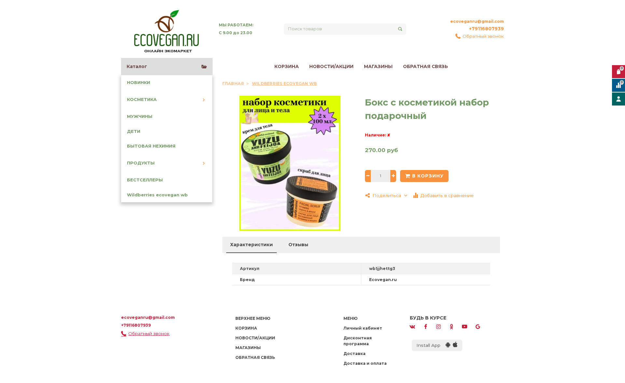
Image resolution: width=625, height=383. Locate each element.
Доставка (354, 353)
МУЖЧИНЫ (139, 116)
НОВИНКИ (138, 82)
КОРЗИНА (286, 66)
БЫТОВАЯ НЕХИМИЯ (151, 146)
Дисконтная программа (357, 340)
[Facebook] (425, 326)
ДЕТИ (133, 131)
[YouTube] (464, 326)
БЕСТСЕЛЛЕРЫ (145, 179)
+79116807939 (486, 28)
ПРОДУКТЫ (141, 163)
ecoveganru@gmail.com (477, 21)
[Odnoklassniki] (451, 326)
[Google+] (477, 326)
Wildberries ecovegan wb (157, 194)
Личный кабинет (362, 328)
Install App (431, 345)
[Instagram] (438, 326)
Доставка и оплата (365, 363)
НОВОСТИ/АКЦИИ (331, 66)
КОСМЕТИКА (142, 99)
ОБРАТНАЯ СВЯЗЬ (425, 66)
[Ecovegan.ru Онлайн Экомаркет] (166, 29)
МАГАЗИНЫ (378, 66)
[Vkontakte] (412, 326)
